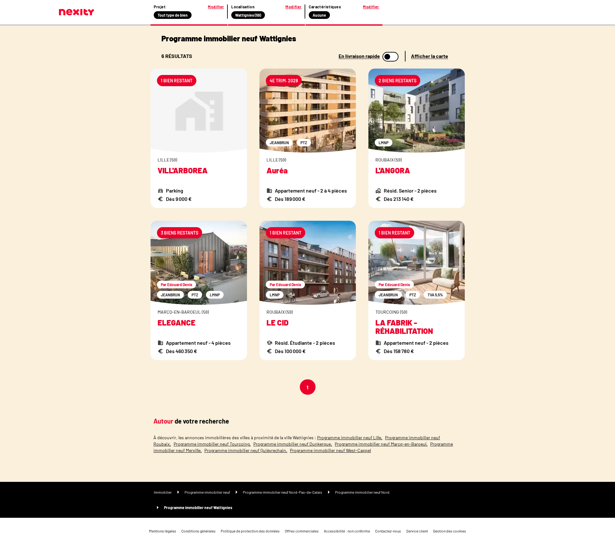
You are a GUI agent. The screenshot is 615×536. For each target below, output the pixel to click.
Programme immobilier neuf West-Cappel (330, 450)
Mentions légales (162, 531)
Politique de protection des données (250, 531)
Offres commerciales (302, 531)
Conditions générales (198, 531)
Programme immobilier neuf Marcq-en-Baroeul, (381, 444)
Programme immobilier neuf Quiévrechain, (245, 450)
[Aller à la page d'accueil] (76, 12)
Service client (417, 531)
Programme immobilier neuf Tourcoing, (212, 444)
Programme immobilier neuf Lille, (349, 437)
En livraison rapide (359, 56)
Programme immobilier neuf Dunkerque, (292, 444)
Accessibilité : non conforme (347, 531)
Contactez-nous (388, 531)
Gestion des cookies (449, 531)
